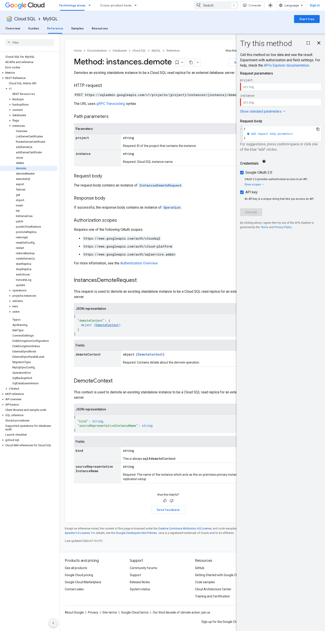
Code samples (205, 582)
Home (78, 50)
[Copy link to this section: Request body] (106, 176)
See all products (76, 568)
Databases (120, 50)
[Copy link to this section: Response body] (109, 198)
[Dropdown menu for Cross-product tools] (137, 5)
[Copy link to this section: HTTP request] (106, 85)
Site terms (109, 612)
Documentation (97, 50)
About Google (74, 612)
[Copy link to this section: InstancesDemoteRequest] (141, 280)
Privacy (93, 612)
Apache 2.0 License (77, 533)
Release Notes (140, 582)
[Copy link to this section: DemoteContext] (117, 381)
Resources (100, 28)
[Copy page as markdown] (191, 62)
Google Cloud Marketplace (83, 582)
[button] (29, 72)
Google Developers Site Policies (136, 533)
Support (135, 575)
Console (255, 5)
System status (140, 589)
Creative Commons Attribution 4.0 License (184, 528)
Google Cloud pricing (79, 575)
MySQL (50, 19)
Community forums (143, 568)
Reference (55, 28)
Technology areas (72, 5)
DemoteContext (107, 325)
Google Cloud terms (135, 612)
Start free (306, 19)
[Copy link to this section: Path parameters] (113, 116)
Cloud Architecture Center (213, 589)
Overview (12, 28)
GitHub (199, 568)
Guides (33, 28)
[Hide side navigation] (53, 623)
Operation (172, 207)
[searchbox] (29, 42)
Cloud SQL (25, 19)
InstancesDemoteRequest (160, 185)
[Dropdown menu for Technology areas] (91, 5)
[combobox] (216, 5)
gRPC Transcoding (110, 104)
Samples (77, 28)
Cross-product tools (116, 5)
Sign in (315, 5)
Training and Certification (212, 596)
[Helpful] (165, 500)
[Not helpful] (171, 500)
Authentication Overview (138, 263)
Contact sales (74, 589)
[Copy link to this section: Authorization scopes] (121, 220)
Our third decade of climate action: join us (181, 612)
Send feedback (168, 510)
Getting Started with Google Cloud (218, 575)
